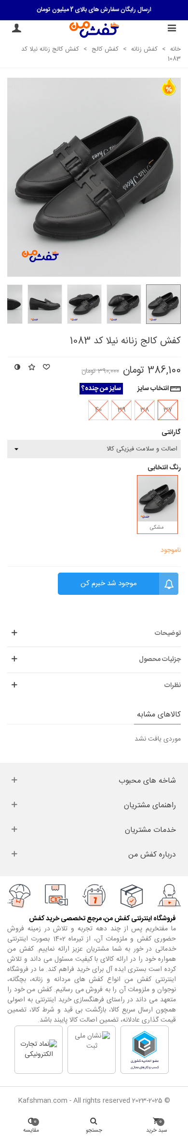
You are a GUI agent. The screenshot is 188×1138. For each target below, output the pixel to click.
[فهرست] (171, 29)
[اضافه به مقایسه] (17, 368)
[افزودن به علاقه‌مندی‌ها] (31, 368)
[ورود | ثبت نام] (16, 29)
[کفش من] (94, 29)
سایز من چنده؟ (101, 388)
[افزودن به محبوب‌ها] (46, 368)
